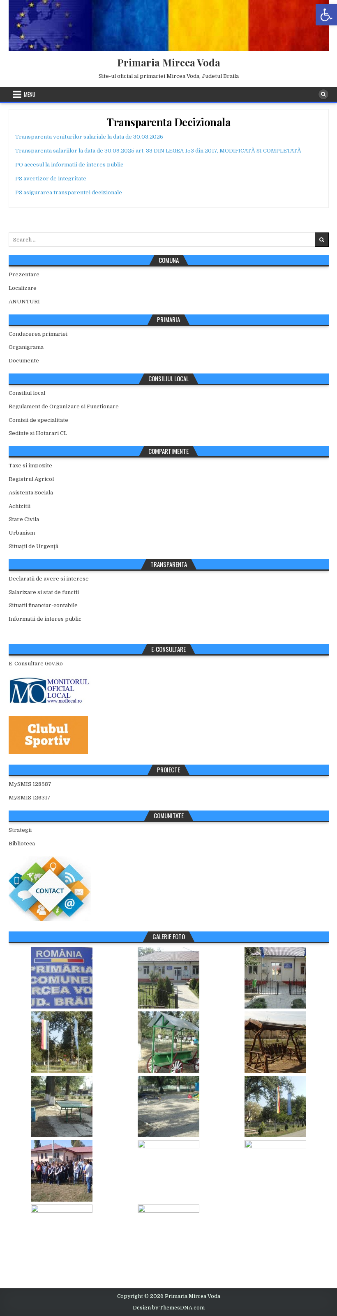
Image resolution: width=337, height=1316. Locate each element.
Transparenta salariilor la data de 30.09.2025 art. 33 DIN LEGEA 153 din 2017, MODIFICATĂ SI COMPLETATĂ (158, 151)
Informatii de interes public (45, 619)
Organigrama (26, 347)
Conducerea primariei (38, 334)
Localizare (23, 288)
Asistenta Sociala (31, 493)
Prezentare (24, 274)
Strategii (20, 830)
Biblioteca (22, 843)
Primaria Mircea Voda (168, 62)
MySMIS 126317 (30, 798)
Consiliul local (27, 393)
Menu (29, 94)
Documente (24, 360)
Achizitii (19, 506)
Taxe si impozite (30, 465)
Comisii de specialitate (38, 420)
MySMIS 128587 (30, 784)
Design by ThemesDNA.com (169, 1308)
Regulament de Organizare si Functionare (64, 406)
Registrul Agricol (31, 479)
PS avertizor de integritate (50, 178)
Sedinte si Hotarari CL (38, 433)
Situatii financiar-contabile (43, 605)
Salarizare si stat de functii (44, 592)
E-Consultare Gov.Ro (36, 663)
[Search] (323, 94)
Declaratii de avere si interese (49, 579)
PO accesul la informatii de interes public (69, 165)
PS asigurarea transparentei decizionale (68, 192)
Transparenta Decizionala (168, 122)
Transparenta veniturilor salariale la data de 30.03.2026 (89, 137)
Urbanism (22, 533)
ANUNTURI (24, 301)
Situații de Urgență (33, 546)
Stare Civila (24, 519)
